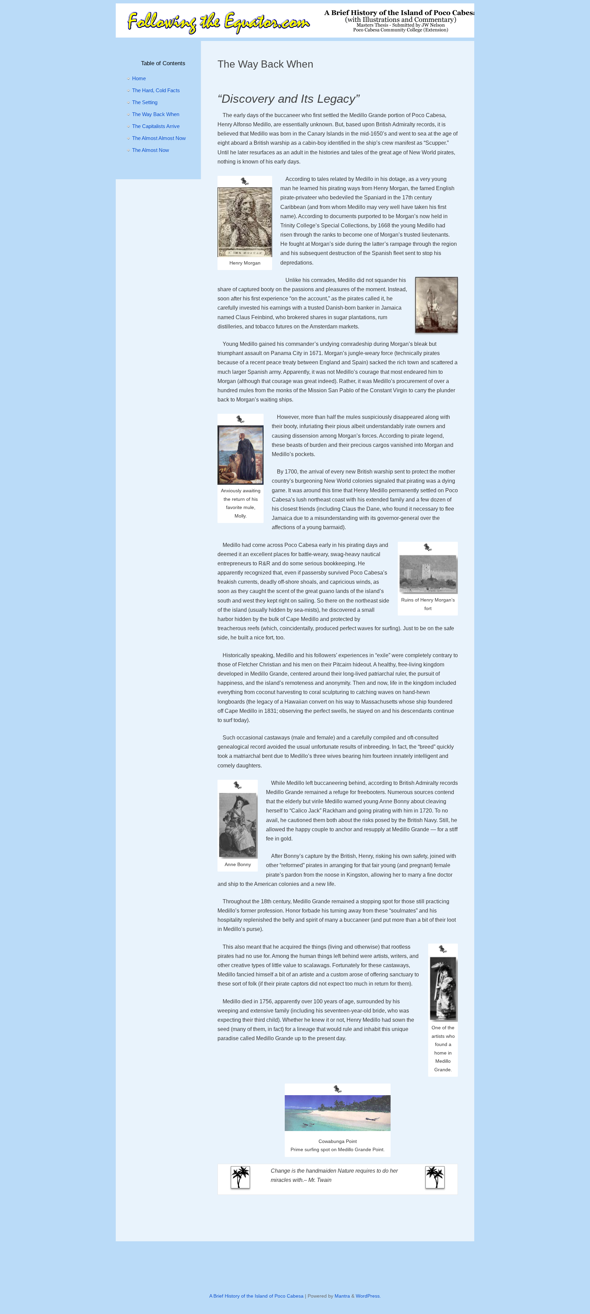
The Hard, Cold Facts (156, 90)
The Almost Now (150, 150)
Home (139, 78)
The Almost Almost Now (159, 138)
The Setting (144, 102)
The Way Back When (155, 114)
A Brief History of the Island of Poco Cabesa (256, 1296)
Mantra (342, 1296)
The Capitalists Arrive (156, 126)
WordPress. (368, 1296)
